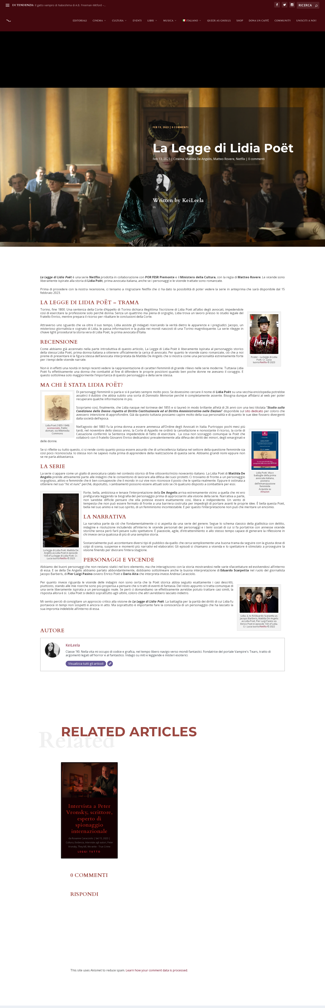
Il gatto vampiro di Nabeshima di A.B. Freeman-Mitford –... (70, 5)
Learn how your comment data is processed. (157, 970)
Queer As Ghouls (219, 20)
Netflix (240, 159)
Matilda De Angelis (198, 159)
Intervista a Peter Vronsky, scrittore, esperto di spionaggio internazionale (89, 819)
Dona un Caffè (259, 20)
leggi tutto (89, 851)
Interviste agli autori (95, 842)
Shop (239, 20)
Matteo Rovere (223, 159)
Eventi (137, 20)
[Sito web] (110, 663)
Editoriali (80, 20)
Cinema (98, 20)
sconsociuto (53, 428)
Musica (168, 20)
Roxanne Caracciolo (82, 838)
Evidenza (79, 842)
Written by (167, 200)
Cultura (118, 20)
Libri (150, 20)
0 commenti (180, 127)
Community (283, 20)
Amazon (264, 491)
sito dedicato (253, 411)
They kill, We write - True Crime (94, 846)
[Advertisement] (162, 59)
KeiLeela (193, 200)
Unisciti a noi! (306, 20)
